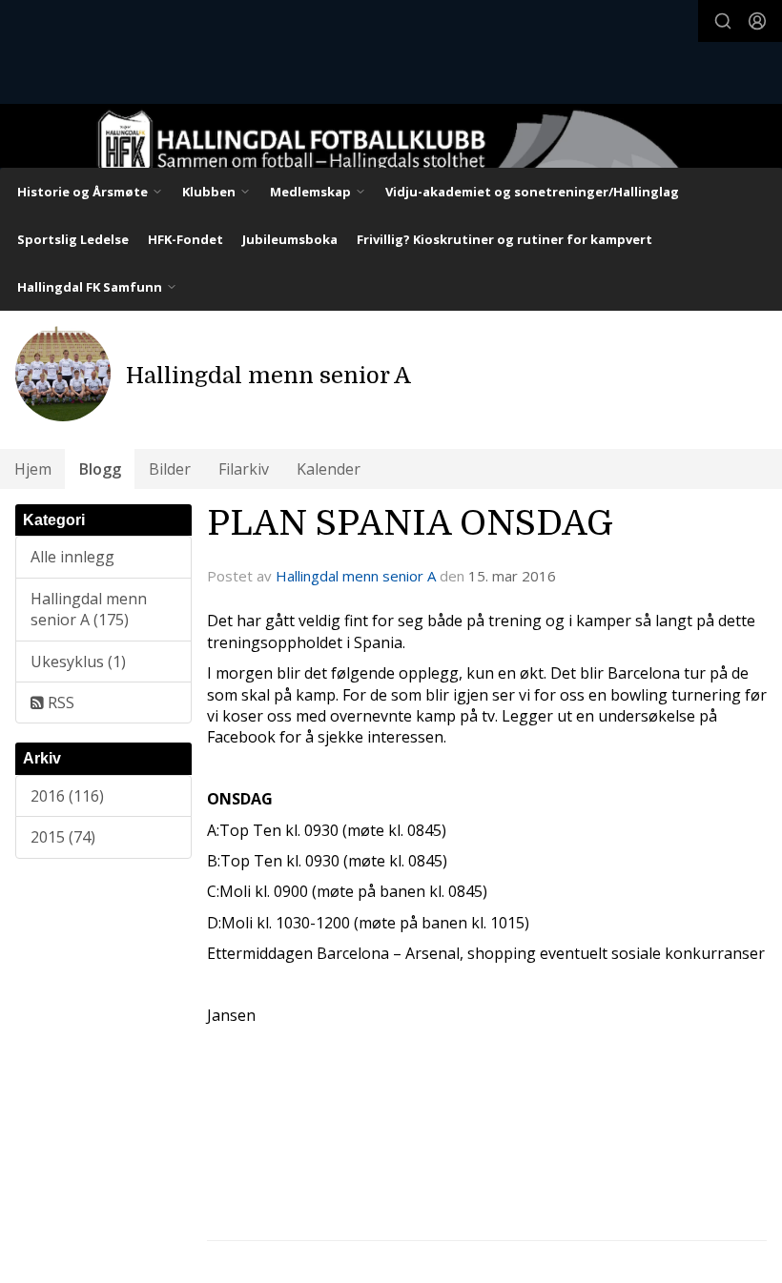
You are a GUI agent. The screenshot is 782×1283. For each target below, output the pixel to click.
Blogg (100, 468)
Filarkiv (243, 468)
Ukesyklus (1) (78, 661)
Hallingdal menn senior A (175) (89, 609)
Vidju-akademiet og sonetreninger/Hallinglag (532, 191)
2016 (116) (67, 795)
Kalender (328, 468)
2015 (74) (63, 836)
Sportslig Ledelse (73, 239)
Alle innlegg (72, 556)
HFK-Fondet (185, 239)
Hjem (32, 468)
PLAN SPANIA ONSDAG (410, 523)
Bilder (170, 468)
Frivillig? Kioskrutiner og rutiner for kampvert (504, 239)
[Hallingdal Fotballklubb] (391, 147)
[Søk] (723, 21)
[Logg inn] (757, 21)
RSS (59, 702)
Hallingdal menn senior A (356, 575)
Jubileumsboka (290, 239)
